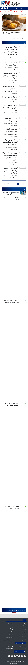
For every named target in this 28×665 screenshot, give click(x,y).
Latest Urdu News (8, 640)
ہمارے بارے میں (22, 646)
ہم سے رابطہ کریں (9, 646)
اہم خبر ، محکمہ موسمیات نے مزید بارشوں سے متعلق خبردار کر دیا (10, 75)
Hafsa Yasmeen (13, 59)
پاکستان (24, 626)
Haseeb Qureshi (13, 70)
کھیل (25, 638)
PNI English (19, 8)
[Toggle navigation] (25, 8)
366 (8, 183)
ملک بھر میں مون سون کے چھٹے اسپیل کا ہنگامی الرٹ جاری (10, 107)
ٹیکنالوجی (24, 640)
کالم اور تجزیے (10, 632)
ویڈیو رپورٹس (10, 634)
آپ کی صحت (10, 624)
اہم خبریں (24, 624)
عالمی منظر (24, 628)
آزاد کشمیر (24, 630)
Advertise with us (8, 636)
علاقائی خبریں (23, 636)
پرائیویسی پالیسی (9, 648)
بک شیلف (11, 630)
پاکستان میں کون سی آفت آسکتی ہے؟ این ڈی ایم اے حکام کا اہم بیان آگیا (10, 142)
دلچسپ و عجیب (9, 628)
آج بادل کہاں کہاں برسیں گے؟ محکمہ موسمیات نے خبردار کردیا (10, 170)
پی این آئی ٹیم (23, 648)
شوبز (25, 632)
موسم (12, 626)
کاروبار (25, 634)
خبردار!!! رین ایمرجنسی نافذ (9, 97)
